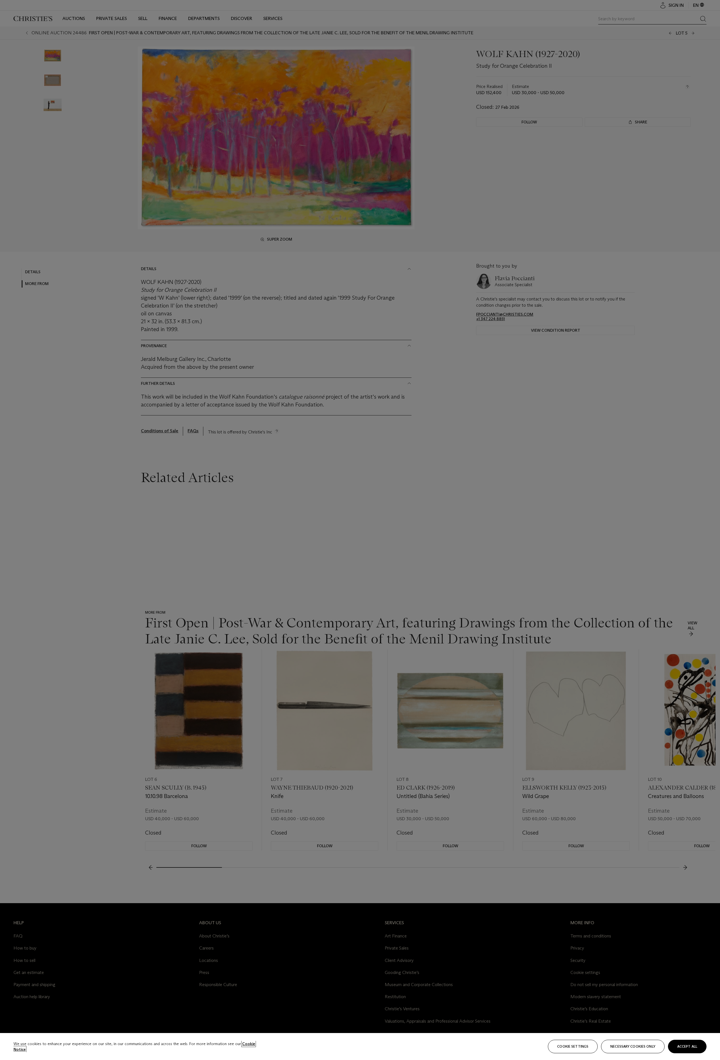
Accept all (687, 1046)
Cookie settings (572, 1046)
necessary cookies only (632, 1046)
